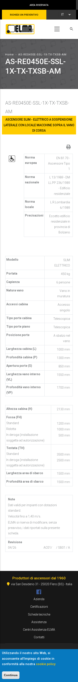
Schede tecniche (39, 614)
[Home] (19, 28)
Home (9, 54)
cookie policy (45, 664)
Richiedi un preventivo (24, 14)
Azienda (39, 599)
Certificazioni (39, 606)
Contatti (39, 637)
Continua (11, 675)
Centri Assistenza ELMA (39, 629)
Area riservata (39, 5)
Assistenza (39, 622)
